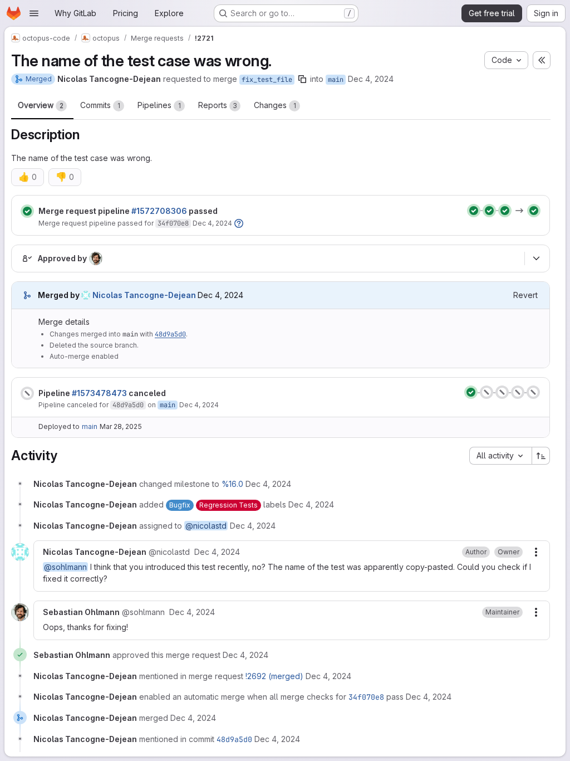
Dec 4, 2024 (371, 79)
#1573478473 (99, 393)
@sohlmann (65, 567)
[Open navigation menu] (34, 13)
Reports (217, 105)
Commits (100, 105)
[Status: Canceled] (27, 393)
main (335, 79)
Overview (40, 105)
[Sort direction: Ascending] (541, 456)
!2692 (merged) (274, 676)
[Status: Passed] (27, 211)
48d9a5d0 (170, 334)
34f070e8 (173, 223)
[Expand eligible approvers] (536, 258)
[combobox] (500, 456)
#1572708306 (159, 211)
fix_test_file (267, 79)
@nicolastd (206, 525)
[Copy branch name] (302, 79)
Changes (275, 105)
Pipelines (159, 105)
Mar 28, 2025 (121, 426)
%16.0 (232, 484)
